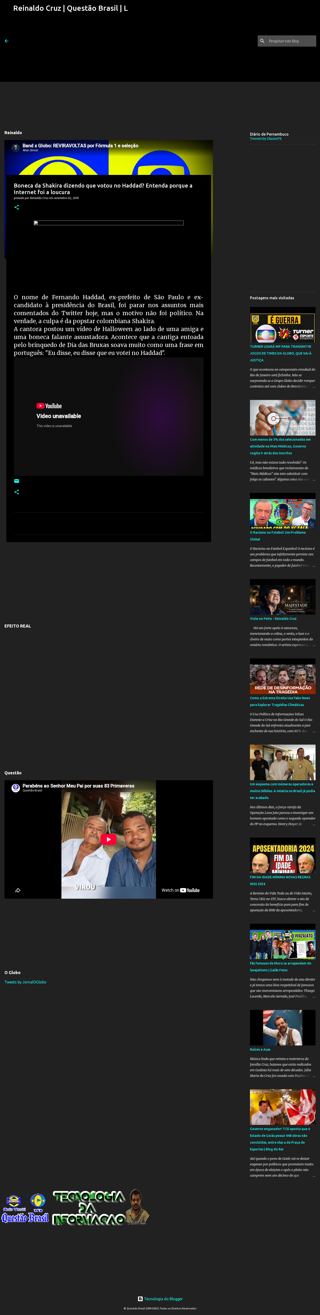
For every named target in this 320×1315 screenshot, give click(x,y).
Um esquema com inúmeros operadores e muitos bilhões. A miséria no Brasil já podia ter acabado (282, 791)
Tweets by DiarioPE (266, 139)
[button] (16, 207)
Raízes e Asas (260, 1049)
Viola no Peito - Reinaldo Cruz (273, 619)
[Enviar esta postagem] (16, 482)
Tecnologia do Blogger (163, 1299)
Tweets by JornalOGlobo (25, 982)
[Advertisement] (70, 49)
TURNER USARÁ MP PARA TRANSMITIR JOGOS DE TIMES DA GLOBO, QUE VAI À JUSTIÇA (281, 353)
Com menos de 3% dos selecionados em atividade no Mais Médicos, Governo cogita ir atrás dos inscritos (280, 446)
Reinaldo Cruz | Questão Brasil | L (70, 8)
